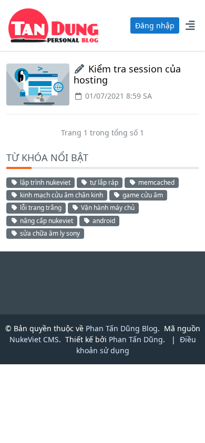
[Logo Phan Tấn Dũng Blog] (53, 24)
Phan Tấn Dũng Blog (122, 328)
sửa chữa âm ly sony (49, 233)
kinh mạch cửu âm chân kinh (60, 195)
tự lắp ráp (103, 182)
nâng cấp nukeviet (45, 220)
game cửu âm (142, 195)
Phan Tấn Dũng (136, 339)
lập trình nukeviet (44, 182)
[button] (190, 25)
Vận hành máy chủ (107, 207)
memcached (156, 182)
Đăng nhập (155, 25)
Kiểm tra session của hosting (127, 74)
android (103, 220)
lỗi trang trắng (40, 207)
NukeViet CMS (34, 339)
